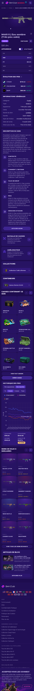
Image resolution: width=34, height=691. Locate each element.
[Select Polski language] (20, 592)
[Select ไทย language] (22, 594)
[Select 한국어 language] (18, 594)
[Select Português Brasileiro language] (23, 592)
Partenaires (5, 616)
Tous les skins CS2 (7, 648)
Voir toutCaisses (17, 373)
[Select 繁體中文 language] (12, 594)
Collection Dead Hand (8, 632)
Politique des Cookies (8, 613)
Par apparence (9, 387)
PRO (3, 605)
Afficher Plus (17, 575)
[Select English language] (4, 592)
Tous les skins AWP (7, 657)
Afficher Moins (17, 228)
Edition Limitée (6, 635)
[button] (9, 465)
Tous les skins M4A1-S (8, 654)
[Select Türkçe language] (26, 592)
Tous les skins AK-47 (7, 651)
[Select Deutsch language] (10, 592)
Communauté (5, 602)
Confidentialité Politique (9, 608)
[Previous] (26, 293)
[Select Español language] (7, 592)
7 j (5, 391)
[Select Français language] (13, 592)
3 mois (17, 391)
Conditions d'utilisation (8, 611)
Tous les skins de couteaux (9, 660)
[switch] (21, 49)
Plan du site (5, 619)
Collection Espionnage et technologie (13, 630)
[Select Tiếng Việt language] (30, 592)
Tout (22, 391)
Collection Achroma (7, 638)
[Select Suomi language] (25, 594)
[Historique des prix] (21, 76)
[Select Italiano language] (17, 592)
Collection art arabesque (9, 627)
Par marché (20, 387)
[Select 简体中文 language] (9, 594)
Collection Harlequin (7, 641)
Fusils (10, 8)
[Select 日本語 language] (15, 594)
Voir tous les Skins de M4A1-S (17, 546)
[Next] (31, 293)
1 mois (10, 391)
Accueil (3, 8)
